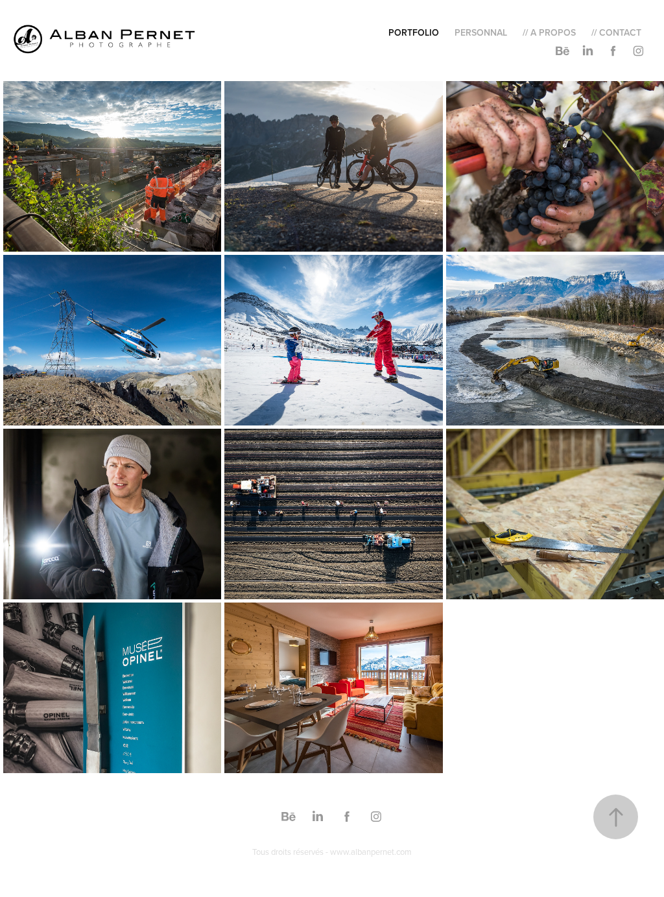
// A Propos (549, 32)
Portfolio (413, 32)
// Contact (616, 32)
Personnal (481, 32)
